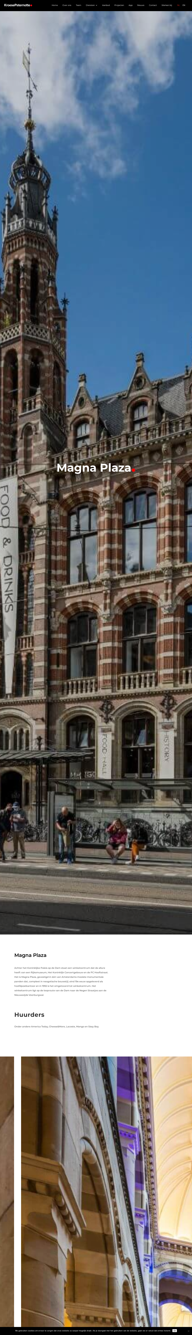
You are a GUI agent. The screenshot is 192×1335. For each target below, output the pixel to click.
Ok (174, 1331)
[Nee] (188, 1331)
